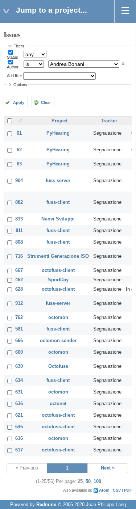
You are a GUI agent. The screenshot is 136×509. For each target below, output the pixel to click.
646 (19, 426)
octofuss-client (58, 270)
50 (88, 481)
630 (19, 366)
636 (19, 403)
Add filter (14, 75)
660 (19, 352)
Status (12, 57)
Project (59, 120)
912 (19, 303)
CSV (117, 490)
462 (19, 279)
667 (19, 270)
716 (19, 256)
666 (19, 340)
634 (19, 380)
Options (20, 85)
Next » (108, 468)
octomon (58, 317)
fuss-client (58, 202)
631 (19, 392)
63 (19, 164)
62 (19, 149)
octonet (58, 403)
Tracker (109, 120)
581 (19, 329)
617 (19, 450)
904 (19, 180)
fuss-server (58, 180)
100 (97, 481)
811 (19, 230)
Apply (18, 102)
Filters (18, 46)
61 (19, 133)
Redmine (46, 504)
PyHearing (58, 133)
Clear (46, 102)
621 (19, 415)
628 (19, 289)
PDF (128, 490)
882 (19, 202)
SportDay (58, 279)
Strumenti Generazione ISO (58, 256)
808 (19, 242)
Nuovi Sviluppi (58, 219)
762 (19, 317)
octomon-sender (58, 340)
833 (19, 219)
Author (12, 67)
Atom (104, 490)
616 (19, 438)
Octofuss (58, 366)
